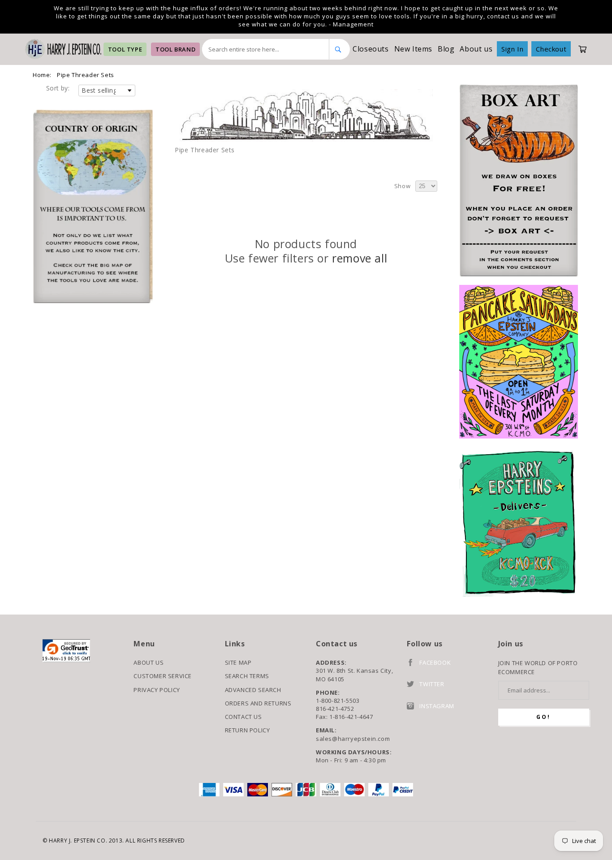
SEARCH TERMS (247, 676)
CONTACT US (243, 717)
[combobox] (265, 49)
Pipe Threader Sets (85, 75)
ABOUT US (149, 662)
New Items (413, 49)
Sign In (512, 48)
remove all (359, 258)
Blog (446, 49)
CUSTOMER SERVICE (163, 676)
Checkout (551, 48)
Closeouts (370, 49)
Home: (42, 75)
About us (476, 49)
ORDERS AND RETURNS (258, 703)
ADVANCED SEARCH (253, 690)
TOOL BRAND (175, 49)
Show (402, 186)
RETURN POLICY (247, 730)
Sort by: (57, 88)
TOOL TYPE (125, 49)
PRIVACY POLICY (157, 690)
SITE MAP (238, 662)
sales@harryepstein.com (353, 739)
